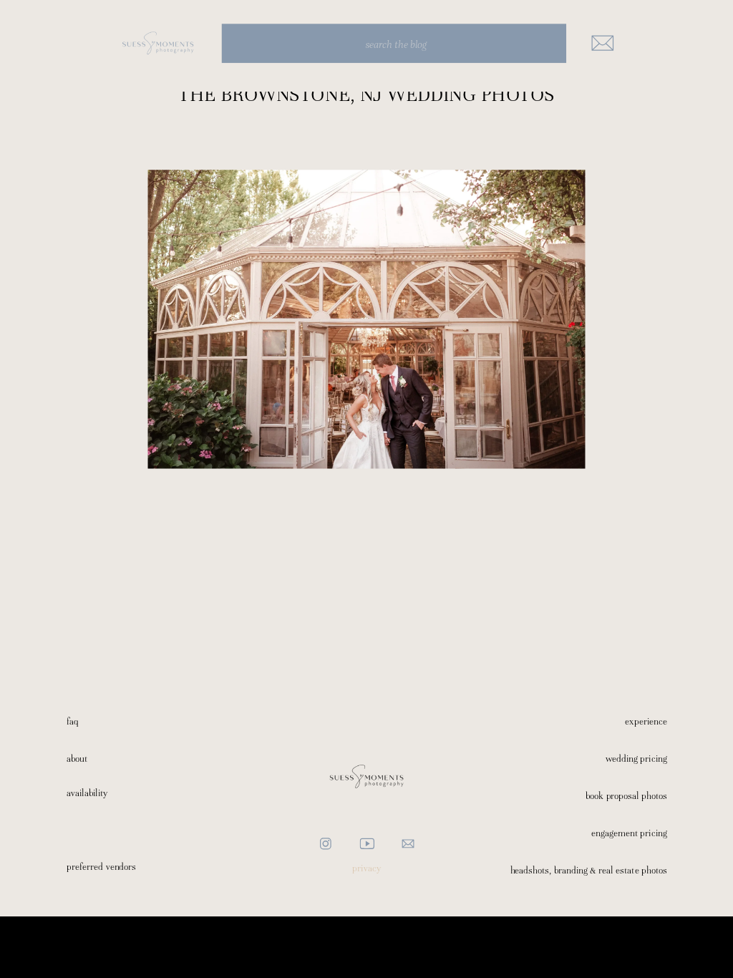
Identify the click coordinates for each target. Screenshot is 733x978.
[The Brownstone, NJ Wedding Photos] (367, 319)
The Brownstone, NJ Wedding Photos (366, 94)
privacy (366, 868)
